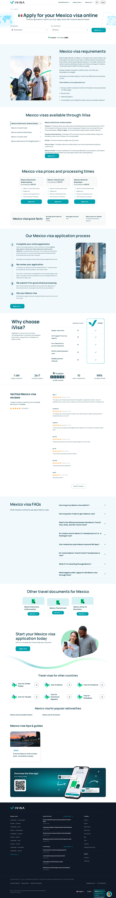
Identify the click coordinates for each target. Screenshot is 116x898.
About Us (86, 820)
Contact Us (86, 857)
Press (85, 840)
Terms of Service (15, 883)
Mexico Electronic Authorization (24, 123)
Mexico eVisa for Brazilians (21, 132)
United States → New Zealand (17, 847)
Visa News (86, 844)
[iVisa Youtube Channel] (102, 891)
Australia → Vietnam (15, 837)
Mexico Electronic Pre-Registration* (25, 141)
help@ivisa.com (90, 883)
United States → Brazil (15, 827)
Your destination (56, 26)
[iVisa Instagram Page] (96, 891)
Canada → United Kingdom (16, 830)
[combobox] (29, 29)
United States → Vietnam (16, 850)
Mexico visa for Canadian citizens (21, 715)
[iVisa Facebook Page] (105, 891)
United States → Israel (15, 840)
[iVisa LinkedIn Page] (99, 891)
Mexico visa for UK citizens (51, 715)
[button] (64, 2)
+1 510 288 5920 (101, 883)
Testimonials (87, 830)
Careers (86, 823)
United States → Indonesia (16, 833)
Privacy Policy (25, 883)
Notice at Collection (36, 883)
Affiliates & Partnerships (89, 847)
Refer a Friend (87, 827)
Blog (85, 837)
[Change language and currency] (97, 2)
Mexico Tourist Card (19, 128)
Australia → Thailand (15, 844)
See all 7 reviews (78, 486)
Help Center (86, 861)
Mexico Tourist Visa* (19, 137)
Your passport (14, 26)
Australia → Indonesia (15, 823)
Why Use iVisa (87, 833)
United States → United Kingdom (17, 820)
